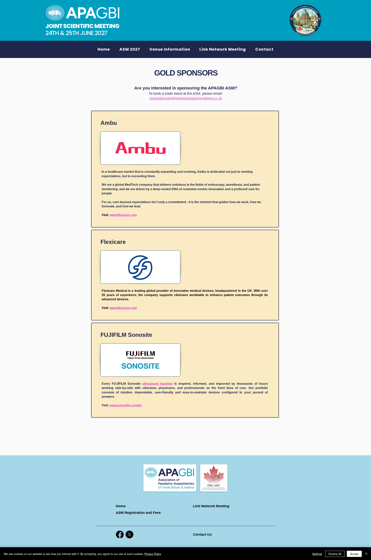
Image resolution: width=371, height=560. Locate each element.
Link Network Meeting (211, 506)
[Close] (366, 554)
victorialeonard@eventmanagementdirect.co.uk (185, 98)
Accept (354, 554)
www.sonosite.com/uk (126, 405)
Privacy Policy (152, 554)
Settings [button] (317, 554)
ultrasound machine (157, 383)
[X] (129, 534)
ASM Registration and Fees (138, 513)
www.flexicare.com (123, 215)
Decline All (334, 554)
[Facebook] (120, 534)
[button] (129, 49)
